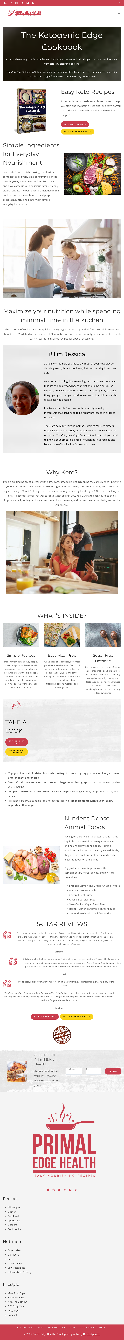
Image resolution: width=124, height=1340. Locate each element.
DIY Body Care (16, 1306)
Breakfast (13, 1216)
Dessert (12, 1224)
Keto (10, 1259)
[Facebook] (5, 3)
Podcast (12, 1315)
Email (88, 1069)
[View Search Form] (119, 3)
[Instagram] (10, 3)
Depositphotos (91, 1334)
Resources (14, 1310)
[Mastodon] (33, 3)
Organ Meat (15, 1250)
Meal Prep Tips (16, 1293)
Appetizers (14, 1220)
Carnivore (13, 1254)
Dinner (12, 1211)
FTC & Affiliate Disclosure (61, 1327)
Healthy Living (16, 1297)
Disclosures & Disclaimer (30, 1327)
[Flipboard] (27, 3)
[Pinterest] (16, 3)
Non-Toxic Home (17, 1302)
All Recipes (14, 1207)
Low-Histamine (16, 1267)
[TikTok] (22, 3)
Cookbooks (14, 1229)
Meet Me (103, 1327)
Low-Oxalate (15, 1263)
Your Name (71, 1069)
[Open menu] (119, 13)
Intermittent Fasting (19, 1272)
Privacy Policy (86, 1327)
